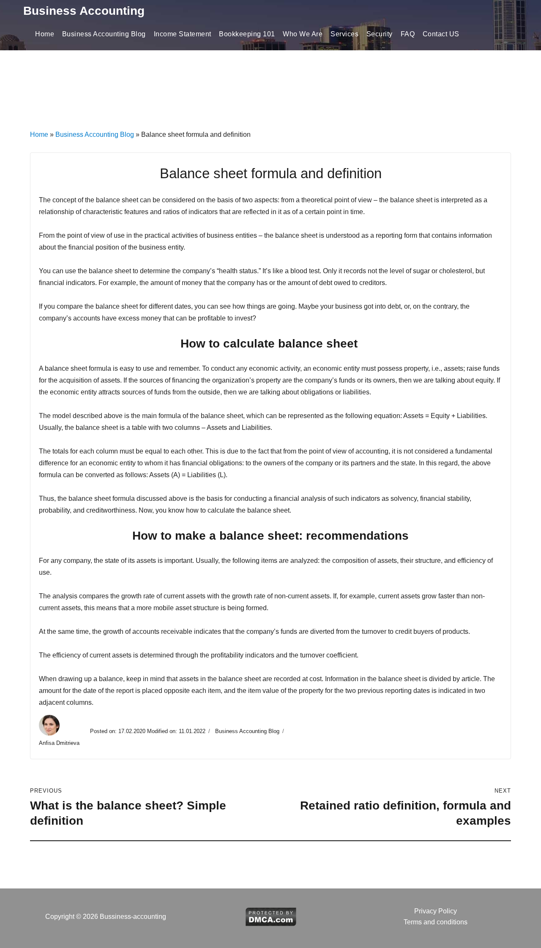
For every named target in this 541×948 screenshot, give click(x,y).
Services (344, 34)
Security (379, 34)
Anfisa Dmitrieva (60, 743)
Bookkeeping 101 (247, 34)
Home (44, 34)
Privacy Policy (435, 911)
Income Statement (182, 34)
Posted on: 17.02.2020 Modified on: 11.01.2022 (147, 731)
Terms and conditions (435, 922)
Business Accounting (84, 10)
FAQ (408, 34)
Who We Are (302, 34)
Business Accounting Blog (104, 34)
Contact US (441, 34)
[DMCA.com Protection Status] (270, 916)
